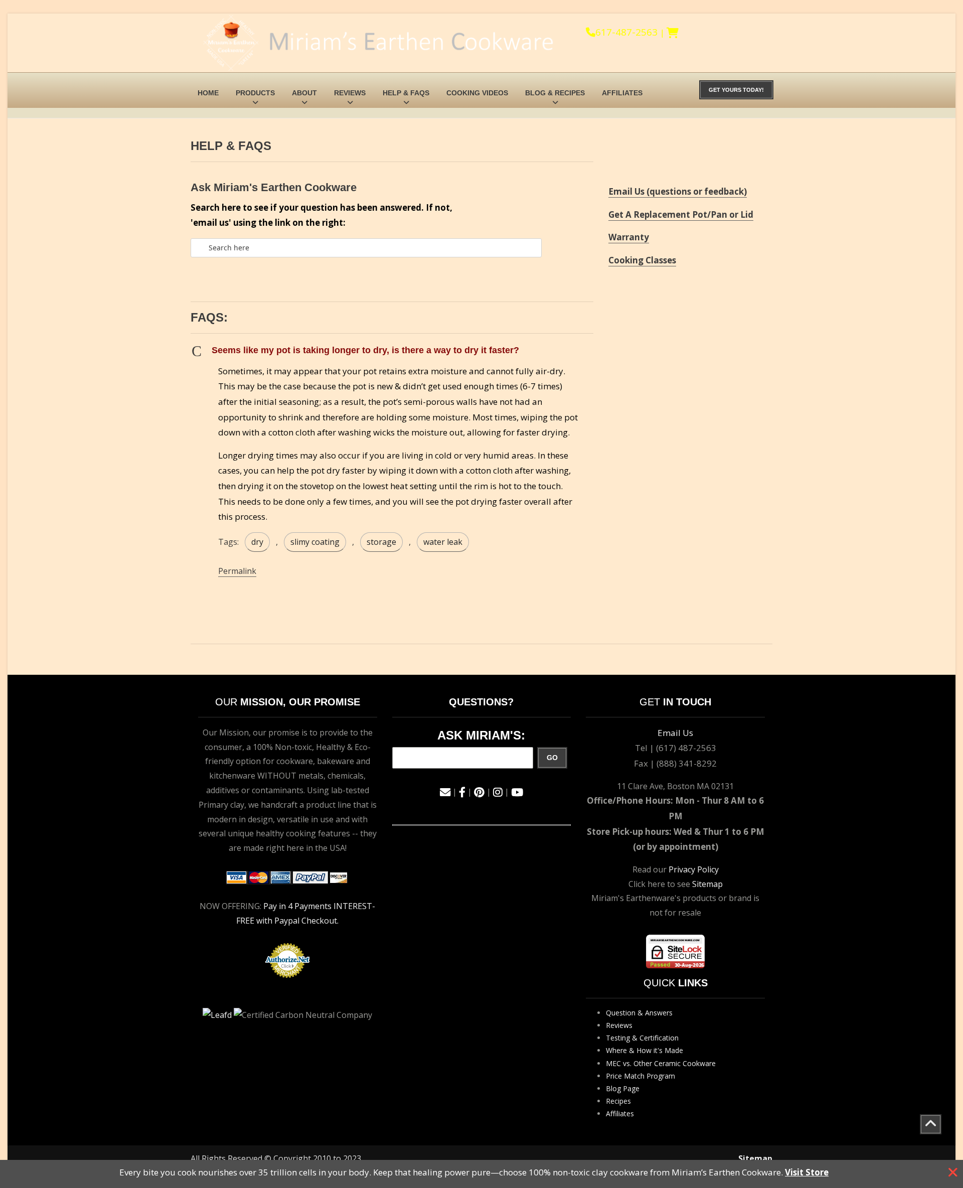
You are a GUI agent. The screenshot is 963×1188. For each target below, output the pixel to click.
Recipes (618, 1101)
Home (208, 93)
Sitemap (707, 883)
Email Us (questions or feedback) (677, 191)
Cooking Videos (477, 93)
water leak (442, 541)
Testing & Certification (642, 1038)
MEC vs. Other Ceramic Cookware (661, 1063)
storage (381, 541)
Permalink (237, 570)
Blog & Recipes (555, 93)
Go (552, 758)
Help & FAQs (406, 93)
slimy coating (315, 541)
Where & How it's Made (644, 1050)
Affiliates (622, 93)
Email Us (675, 732)
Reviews (350, 93)
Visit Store (807, 1172)
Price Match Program (640, 1076)
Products (255, 93)
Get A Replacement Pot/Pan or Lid (680, 214)
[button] (392, 351)
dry (257, 541)
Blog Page (622, 1088)
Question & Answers (639, 1012)
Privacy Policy (694, 869)
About (304, 93)
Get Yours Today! (736, 90)
